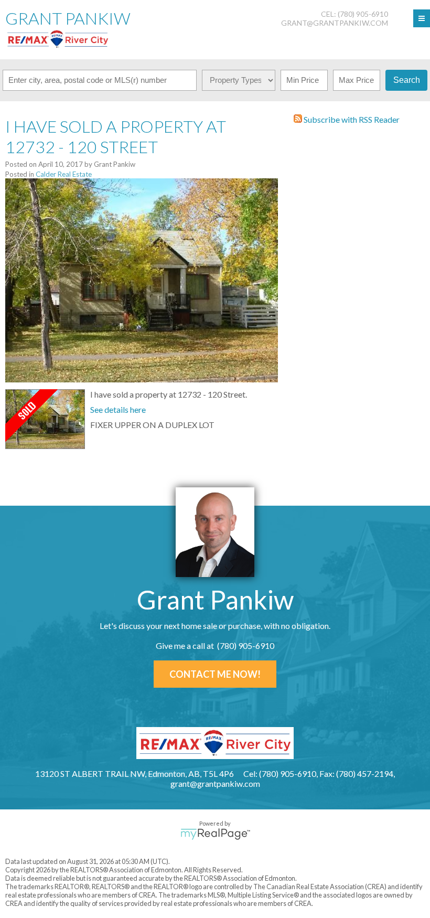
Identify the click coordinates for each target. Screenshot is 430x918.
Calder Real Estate (64, 174)
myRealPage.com (215, 834)
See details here (118, 409)
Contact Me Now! (215, 674)
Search (406, 80)
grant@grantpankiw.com (334, 22)
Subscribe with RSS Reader (351, 119)
